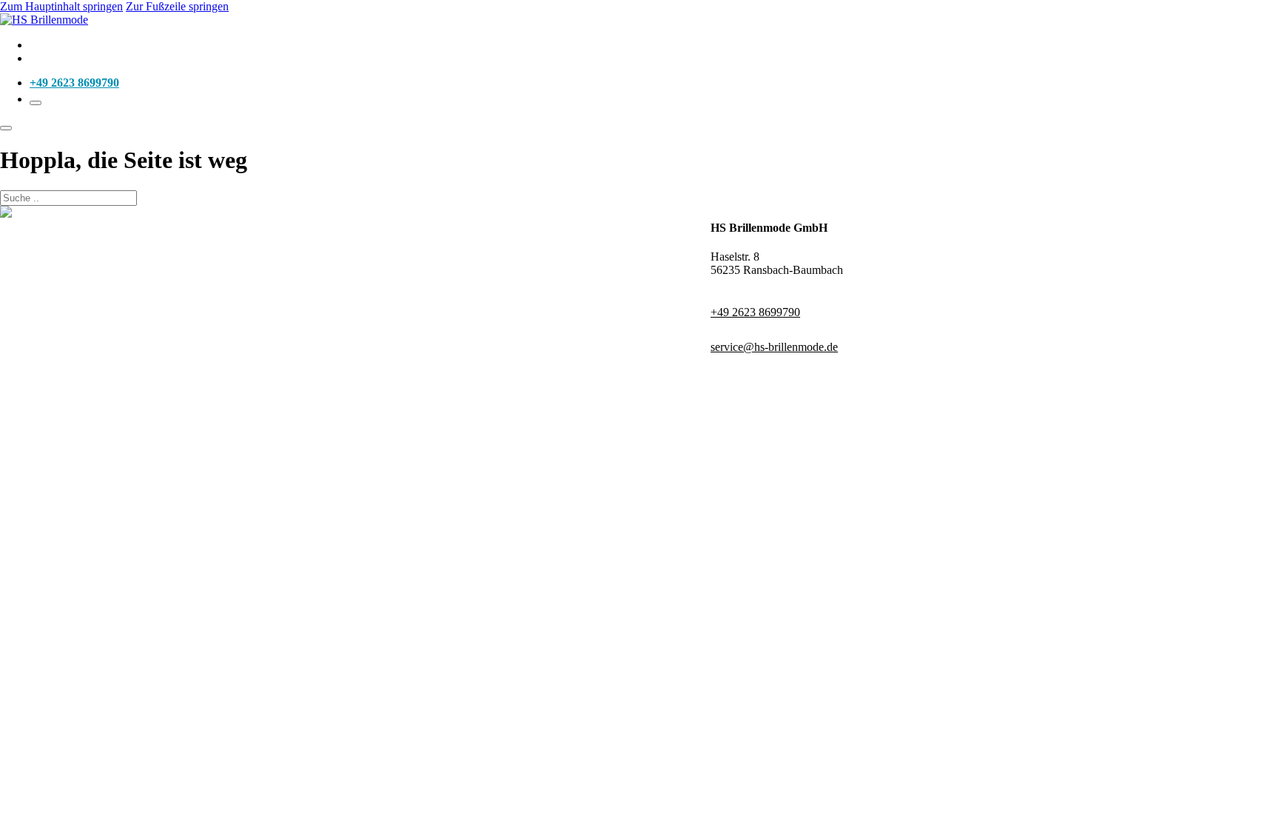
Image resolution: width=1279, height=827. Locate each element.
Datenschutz (510, 212)
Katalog (49, 44)
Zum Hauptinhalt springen (61, 6)
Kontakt (50, 58)
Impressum (455, 212)
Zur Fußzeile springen (177, 6)
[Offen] (35, 103)
